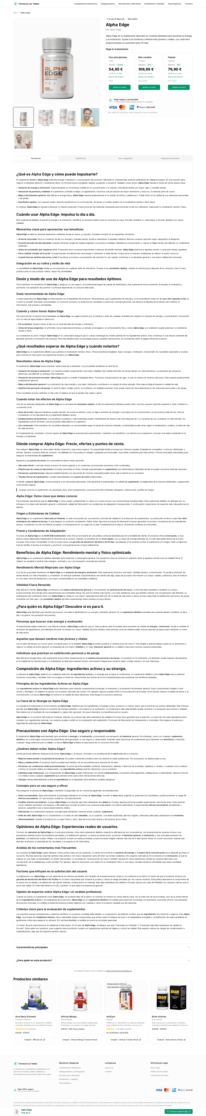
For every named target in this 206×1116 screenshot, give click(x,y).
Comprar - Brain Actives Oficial (170, 1040)
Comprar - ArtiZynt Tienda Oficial (124, 1040)
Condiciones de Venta (159, 1075)
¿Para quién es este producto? (34, 960)
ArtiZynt (110, 1016)
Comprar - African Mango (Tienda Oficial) (79, 1040)
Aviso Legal (155, 1068)
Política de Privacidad (159, 1072)
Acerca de (109, 1068)
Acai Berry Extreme (25, 1016)
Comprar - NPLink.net (33, 1040)
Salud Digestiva (65, 1083)
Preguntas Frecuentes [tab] (170, 158)
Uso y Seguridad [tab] (125, 158)
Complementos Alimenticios (70, 1068)
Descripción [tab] (36, 158)
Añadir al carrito (119, 87)
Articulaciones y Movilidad (69, 1075)
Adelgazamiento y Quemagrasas (72, 1072)
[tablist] (103, 158)
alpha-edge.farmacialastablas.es (119, 971)
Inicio (15, 13)
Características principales (32, 947)
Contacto (108, 1072)
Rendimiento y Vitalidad (68, 1079)
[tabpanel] (103, 550)
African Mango (69, 1016)
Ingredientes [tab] (80, 158)
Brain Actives (159, 1016)
